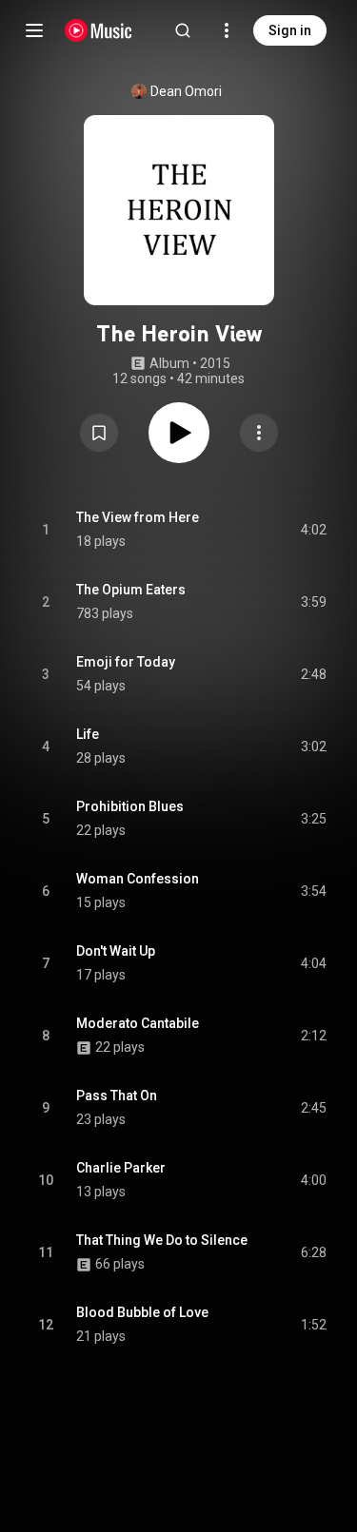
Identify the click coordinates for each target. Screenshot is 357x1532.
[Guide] (34, 30)
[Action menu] (259, 433)
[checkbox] (313, 529)
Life (87, 734)
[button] (99, 433)
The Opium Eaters (131, 589)
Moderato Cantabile (137, 1023)
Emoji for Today (125, 661)
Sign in (289, 30)
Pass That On (116, 1095)
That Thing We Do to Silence (162, 1240)
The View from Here (137, 517)
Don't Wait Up (115, 951)
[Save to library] (99, 432)
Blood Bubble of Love (142, 1312)
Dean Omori (186, 91)
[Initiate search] (183, 30)
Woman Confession (137, 878)
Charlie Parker (121, 1167)
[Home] (98, 30)
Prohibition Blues (130, 806)
